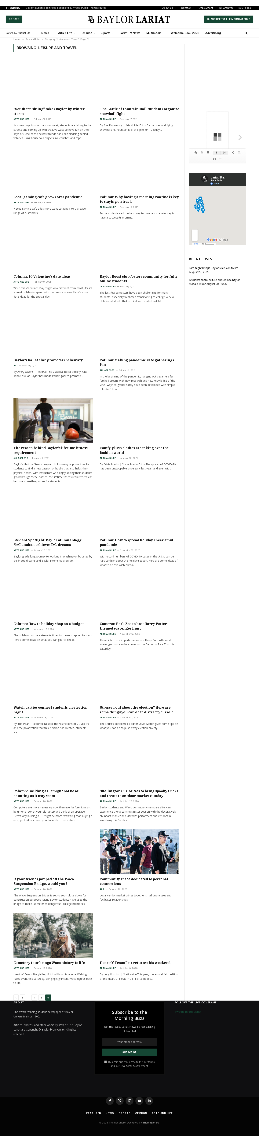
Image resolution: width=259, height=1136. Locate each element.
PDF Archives (226, 7)
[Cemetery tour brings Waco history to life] (53, 935)
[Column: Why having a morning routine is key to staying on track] (139, 169)
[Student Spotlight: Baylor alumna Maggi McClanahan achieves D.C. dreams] (53, 512)
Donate (14, 19)
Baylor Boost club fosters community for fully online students (139, 278)
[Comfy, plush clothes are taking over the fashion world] (139, 420)
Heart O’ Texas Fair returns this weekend (135, 963)
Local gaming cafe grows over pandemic (47, 197)
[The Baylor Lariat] (129, 19)
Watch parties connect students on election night (50, 709)
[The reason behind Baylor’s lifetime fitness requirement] (53, 420)
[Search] (246, 33)
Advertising (213, 33)
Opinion (87, 33)
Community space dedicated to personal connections (134, 881)
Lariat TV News (130, 33)
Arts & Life (65, 33)
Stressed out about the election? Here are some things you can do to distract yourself (136, 709)
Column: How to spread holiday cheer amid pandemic (136, 542)
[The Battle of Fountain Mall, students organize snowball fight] (139, 81)
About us (167, 7)
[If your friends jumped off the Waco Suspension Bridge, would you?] (53, 851)
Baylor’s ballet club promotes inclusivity (48, 360)
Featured (93, 1113)
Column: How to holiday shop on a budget (48, 624)
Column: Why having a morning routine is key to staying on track (139, 199)
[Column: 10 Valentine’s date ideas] (53, 249)
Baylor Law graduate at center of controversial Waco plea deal (64, 7)
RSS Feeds (245, 7)
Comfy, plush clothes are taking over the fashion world (134, 450)
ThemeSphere (151, 1122)
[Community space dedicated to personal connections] (139, 851)
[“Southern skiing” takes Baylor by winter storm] (53, 81)
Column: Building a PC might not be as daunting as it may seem (45, 793)
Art (15, 365)
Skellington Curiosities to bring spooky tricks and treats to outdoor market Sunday (139, 793)
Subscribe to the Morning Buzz (228, 19)
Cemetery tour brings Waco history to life (49, 963)
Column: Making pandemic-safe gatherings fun (137, 362)
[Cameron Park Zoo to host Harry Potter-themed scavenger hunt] (139, 596)
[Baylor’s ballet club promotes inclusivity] (53, 332)
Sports (105, 33)
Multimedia (154, 33)
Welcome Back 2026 (185, 33)
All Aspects (107, 370)
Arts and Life (21, 119)
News (45, 33)
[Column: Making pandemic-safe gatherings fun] (139, 332)
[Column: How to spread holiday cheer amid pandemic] (139, 512)
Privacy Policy (127, 1066)
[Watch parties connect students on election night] (53, 680)
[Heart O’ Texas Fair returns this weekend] (139, 935)
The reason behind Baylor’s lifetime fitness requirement (50, 450)
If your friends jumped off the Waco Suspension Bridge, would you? (43, 881)
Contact (186, 7)
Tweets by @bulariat (188, 1011)
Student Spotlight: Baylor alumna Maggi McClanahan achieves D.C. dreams (48, 542)
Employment (206, 7)
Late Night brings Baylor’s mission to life (213, 268)
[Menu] (251, 33)
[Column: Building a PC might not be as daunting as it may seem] (53, 763)
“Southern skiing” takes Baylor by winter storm (49, 111)
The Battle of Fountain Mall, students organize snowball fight (139, 111)
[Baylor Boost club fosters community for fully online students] (139, 249)
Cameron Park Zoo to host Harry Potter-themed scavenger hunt (134, 626)
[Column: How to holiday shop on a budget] (53, 596)
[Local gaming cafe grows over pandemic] (53, 169)
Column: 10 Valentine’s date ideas (42, 276)
